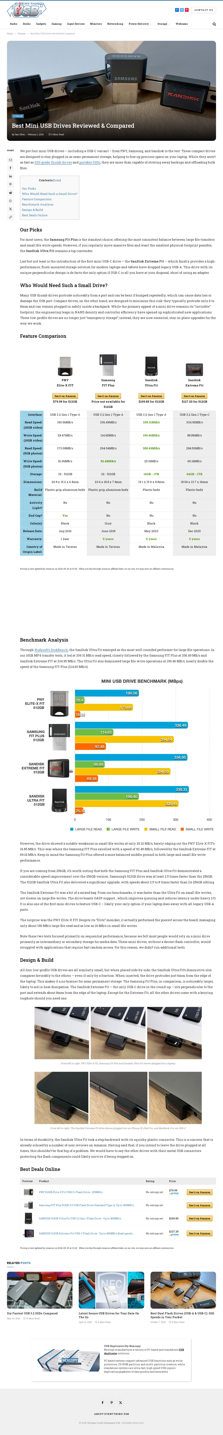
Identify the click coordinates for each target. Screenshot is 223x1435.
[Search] (214, 24)
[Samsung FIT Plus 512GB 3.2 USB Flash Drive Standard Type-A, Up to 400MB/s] (28, 1205)
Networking (115, 23)
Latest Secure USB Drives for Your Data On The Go (109, 1315)
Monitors (96, 23)
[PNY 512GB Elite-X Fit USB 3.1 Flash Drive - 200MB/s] (28, 1192)
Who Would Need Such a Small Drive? (49, 194)
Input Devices (75, 23)
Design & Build (32, 210)
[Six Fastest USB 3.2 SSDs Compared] (39, 1290)
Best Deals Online (34, 215)
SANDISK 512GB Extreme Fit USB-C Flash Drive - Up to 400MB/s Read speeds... (86, 1233)
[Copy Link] (10, 217)
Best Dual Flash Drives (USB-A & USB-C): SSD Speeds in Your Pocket (182, 1315)
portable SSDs (89, 162)
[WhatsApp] (10, 200)
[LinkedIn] (10, 176)
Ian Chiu (20, 134)
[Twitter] (10, 208)
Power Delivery (139, 23)
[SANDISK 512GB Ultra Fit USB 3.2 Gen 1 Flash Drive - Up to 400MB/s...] (28, 1218)
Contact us (203, 10)
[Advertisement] (118, 600)
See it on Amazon (65, 396)
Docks (26, 23)
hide (57, 180)
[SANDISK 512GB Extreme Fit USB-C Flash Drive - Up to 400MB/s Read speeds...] (28, 1233)
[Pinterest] (10, 184)
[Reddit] (10, 192)
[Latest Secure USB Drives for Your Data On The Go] (111, 1290)
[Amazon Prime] (174, 1194)
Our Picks (29, 188)
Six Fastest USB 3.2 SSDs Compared (32, 1313)
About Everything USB (111, 1413)
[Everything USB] (27, 10)
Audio (13, 23)
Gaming (56, 23)
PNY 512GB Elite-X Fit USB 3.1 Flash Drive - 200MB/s (71, 1192)
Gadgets (41, 23)
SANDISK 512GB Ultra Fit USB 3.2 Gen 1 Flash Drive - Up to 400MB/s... (81, 1218)
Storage (162, 23)
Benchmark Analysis (37, 204)
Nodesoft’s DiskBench (51, 650)
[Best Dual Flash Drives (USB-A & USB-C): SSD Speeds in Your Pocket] (183, 1290)
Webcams (182, 23)
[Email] (10, 159)
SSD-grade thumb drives (53, 162)
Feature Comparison (37, 199)
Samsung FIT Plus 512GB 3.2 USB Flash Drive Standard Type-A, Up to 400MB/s (86, 1205)
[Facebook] (10, 168)
